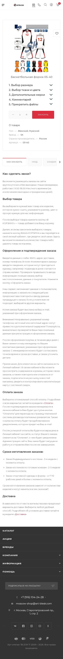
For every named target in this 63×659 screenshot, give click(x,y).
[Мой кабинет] (51, 5)
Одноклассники (48, 626)
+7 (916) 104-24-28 (32, 597)
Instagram (31, 626)
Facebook (23, 626)
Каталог (8, 530)
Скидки (51, 162)
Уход (34, 162)
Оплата (48, 403)
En (33, 6)
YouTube (39, 626)
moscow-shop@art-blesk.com (34, 603)
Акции (7, 539)
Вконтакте (15, 626)
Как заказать (14, 162)
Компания (10, 555)
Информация (12, 563)
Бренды (8, 547)
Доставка (20, 514)
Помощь (9, 571)
